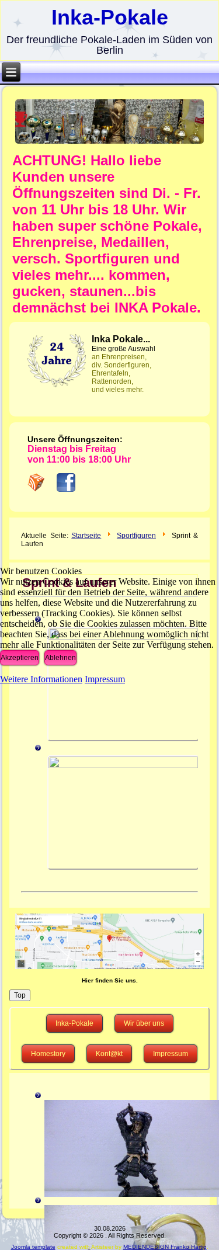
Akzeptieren (20, 658)
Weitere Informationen (41, 679)
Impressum (105, 679)
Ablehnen (60, 658)
